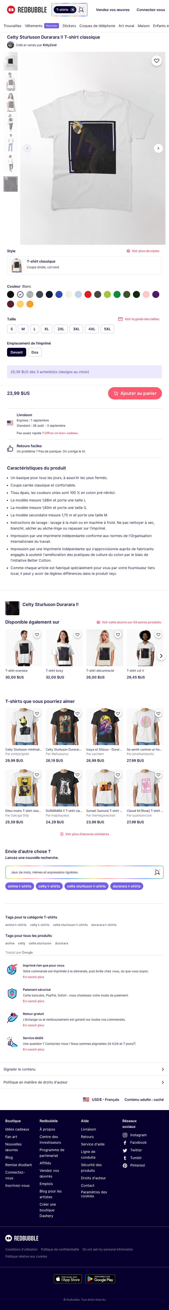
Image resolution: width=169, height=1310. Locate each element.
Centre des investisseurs (50, 1139)
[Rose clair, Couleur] (146, 294)
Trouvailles (12, 26)
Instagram (138, 1135)
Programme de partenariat (52, 1153)
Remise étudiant (18, 1165)
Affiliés (45, 1163)
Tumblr (136, 1158)
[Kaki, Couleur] (126, 294)
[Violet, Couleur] (155, 294)
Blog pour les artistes (51, 1194)
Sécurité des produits (91, 1168)
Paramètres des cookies (94, 1194)
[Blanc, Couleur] (20, 294)
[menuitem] (12, 25)
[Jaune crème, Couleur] (20, 304)
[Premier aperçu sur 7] (27, 148)
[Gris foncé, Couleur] (97, 294)
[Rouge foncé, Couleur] (10, 304)
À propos (47, 1129)
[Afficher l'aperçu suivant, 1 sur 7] (158, 148)
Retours (87, 1136)
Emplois (46, 1183)
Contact (87, 1185)
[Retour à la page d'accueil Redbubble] (27, 10)
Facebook (138, 1142)
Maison (144, 26)
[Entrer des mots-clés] (81, 9)
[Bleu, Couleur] (58, 294)
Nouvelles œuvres (13, 1147)
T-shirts (50, 917)
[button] (11, 61)
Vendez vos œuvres (49, 1173)
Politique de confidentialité (60, 1249)
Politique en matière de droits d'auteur (36, 1082)
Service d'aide (93, 1144)
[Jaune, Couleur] (29, 304)
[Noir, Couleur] (10, 294)
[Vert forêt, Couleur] (136, 294)
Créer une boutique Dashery (48, 1210)
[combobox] (69, 10)
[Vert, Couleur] (117, 294)
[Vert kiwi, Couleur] (107, 294)
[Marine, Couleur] (49, 294)
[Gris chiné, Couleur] (29, 294)
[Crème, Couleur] (68, 294)
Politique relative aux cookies (26, 1256)
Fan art (11, 1136)
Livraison (88, 1129)
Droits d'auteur (93, 1178)
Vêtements (41, 26)
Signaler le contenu (19, 1069)
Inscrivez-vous (17, 1185)
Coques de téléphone (97, 26)
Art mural (126, 26)
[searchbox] (84, 872)
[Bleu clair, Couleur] (78, 294)
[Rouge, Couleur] (88, 294)
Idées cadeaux (17, 1129)
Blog (9, 1157)
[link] (19, 886)
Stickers (69, 26)
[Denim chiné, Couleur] (39, 294)
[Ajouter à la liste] (156, 60)
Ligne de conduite (88, 1154)
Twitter (136, 1150)
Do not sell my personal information (108, 1249)
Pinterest (137, 1165)
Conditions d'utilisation (21, 1249)
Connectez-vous (15, 1175)
